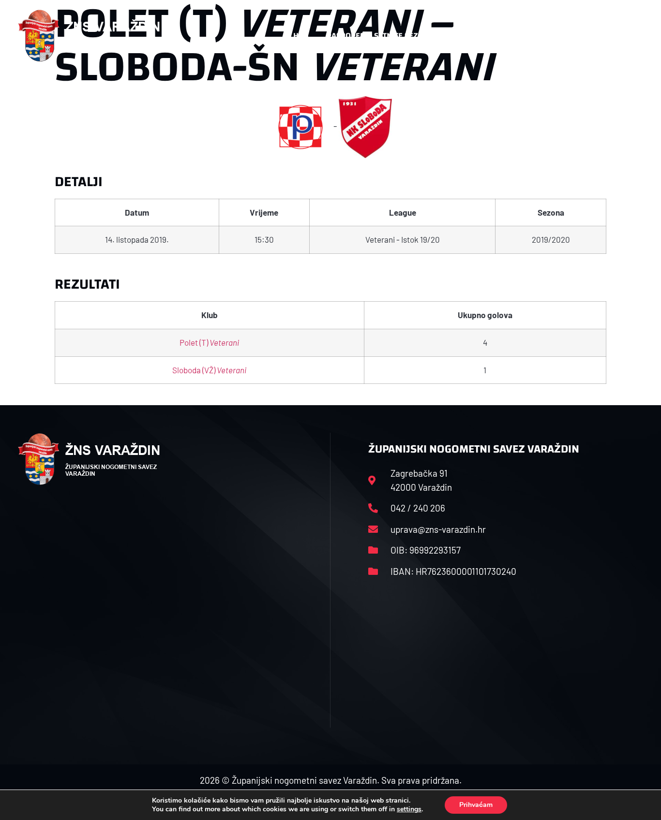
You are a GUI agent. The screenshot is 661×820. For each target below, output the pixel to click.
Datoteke (469, 35)
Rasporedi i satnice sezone (380, 35)
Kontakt (532, 35)
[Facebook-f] (579, 35)
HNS (300, 35)
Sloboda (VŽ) (209, 370)
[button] (624, 36)
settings (409, 809)
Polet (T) (209, 342)
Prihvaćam (476, 804)
